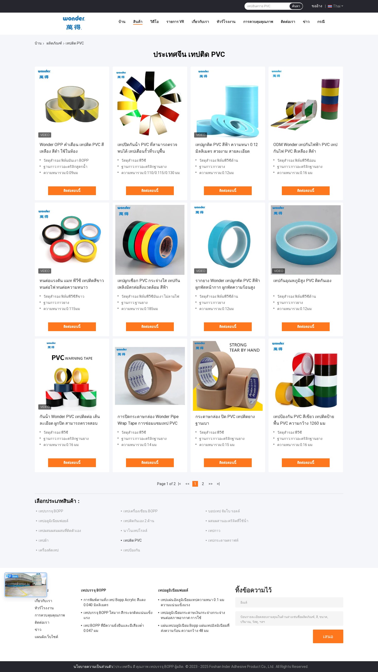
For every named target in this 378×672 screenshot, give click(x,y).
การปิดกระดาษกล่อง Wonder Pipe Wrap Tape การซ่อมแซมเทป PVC (148, 420)
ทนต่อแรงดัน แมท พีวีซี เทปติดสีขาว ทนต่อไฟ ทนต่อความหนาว (72, 284)
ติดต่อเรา (288, 22)
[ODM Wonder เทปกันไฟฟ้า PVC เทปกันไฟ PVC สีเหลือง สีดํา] (306, 104)
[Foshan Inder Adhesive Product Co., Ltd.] (74, 23)
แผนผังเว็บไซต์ (46, 637)
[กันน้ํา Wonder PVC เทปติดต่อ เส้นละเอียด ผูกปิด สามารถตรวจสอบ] (72, 376)
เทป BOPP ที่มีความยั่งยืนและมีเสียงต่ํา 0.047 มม (114, 628)
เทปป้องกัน (131, 550)
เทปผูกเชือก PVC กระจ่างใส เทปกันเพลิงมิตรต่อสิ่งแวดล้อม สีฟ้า (149, 284)
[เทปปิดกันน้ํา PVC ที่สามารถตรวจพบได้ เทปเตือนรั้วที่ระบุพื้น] (150, 104)
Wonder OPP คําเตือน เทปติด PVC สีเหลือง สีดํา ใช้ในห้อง (72, 148)
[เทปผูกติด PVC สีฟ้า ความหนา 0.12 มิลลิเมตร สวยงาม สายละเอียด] (228, 104)
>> (211, 484)
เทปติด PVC (132, 540)
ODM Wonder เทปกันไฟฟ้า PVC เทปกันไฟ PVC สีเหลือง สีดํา (305, 148)
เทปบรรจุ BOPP (51, 511)
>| (218, 484)
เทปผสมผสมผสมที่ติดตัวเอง (60, 531)
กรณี (321, 22)
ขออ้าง (317, 6)
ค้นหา (296, 6)
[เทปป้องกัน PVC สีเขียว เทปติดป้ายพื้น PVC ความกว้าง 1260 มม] (306, 376)
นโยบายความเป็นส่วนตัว (93, 667)
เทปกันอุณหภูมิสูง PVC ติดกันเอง (302, 280)
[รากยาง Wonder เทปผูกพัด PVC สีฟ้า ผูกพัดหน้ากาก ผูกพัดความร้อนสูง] (228, 240)
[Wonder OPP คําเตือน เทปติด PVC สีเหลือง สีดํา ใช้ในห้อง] (72, 104)
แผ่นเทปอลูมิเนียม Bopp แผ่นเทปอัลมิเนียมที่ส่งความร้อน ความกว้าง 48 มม (195, 628)
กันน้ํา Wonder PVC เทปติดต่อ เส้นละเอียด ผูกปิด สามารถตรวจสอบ (70, 420)
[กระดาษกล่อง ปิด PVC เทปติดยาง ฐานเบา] (228, 376)
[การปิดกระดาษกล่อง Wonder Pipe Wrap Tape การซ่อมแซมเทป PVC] (150, 376)
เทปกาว (214, 531)
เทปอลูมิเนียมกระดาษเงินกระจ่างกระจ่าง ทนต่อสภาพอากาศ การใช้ (193, 615)
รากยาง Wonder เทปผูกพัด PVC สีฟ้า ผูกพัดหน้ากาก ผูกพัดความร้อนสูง (227, 284)
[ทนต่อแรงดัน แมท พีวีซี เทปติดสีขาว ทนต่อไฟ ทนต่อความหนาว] (72, 240)
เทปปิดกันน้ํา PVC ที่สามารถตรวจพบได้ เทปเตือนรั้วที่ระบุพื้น (147, 148)
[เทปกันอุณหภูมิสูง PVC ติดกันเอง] (306, 240)
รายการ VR (175, 22)
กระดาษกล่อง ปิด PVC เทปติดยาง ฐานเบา (225, 420)
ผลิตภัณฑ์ (54, 43)
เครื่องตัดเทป (49, 550)
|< (179, 484)
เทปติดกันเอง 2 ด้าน (138, 521)
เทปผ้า (44, 540)
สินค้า (137, 22)
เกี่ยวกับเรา (200, 22)
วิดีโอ (154, 22)
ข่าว (306, 22)
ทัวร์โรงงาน (226, 22)
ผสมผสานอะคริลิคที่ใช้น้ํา (228, 521)
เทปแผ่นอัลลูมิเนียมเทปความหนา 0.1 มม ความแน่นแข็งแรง (192, 602)
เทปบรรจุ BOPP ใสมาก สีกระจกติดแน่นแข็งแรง (118, 615)
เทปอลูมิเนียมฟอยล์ (53, 521)
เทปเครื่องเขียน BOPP (140, 511)
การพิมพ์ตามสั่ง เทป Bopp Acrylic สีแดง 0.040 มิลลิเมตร (115, 602)
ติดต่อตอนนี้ (72, 191)
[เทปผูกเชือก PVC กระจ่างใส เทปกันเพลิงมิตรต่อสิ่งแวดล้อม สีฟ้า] (150, 240)
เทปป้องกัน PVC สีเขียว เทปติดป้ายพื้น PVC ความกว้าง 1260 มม (303, 420)
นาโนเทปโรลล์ (135, 531)
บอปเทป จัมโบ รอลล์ (224, 511)
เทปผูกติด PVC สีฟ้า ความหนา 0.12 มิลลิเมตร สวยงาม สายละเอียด (226, 148)
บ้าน (122, 22)
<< (187, 484)
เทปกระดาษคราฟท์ (223, 540)
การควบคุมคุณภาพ (258, 22)
